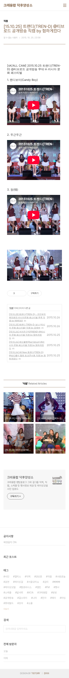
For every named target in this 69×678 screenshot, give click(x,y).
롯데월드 (9, 603)
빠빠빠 (57, 581)
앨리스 (18, 576)
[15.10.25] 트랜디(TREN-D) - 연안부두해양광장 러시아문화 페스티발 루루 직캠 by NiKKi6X (27, 317)
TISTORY (35, 673)
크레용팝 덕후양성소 (18, 5)
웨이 (54, 597)
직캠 (11, 308)
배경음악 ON (10, 542)
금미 (46, 581)
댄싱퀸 (39, 576)
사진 (7, 576)
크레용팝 (43, 592)
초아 (21, 603)
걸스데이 (23, 597)
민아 (44, 597)
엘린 (39, 587)
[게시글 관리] (22, 293)
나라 (35, 597)
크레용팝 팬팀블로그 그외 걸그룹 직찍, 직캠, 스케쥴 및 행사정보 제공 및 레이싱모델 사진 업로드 (27, 485)
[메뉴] (65, 5)
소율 (30, 603)
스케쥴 (8, 592)
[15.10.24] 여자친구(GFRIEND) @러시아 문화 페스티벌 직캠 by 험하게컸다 (27, 334)
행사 (57, 587)
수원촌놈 (61, 576)
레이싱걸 (19, 581)
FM (48, 587)
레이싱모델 (10, 587)
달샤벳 (20, 592)
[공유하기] (18, 293)
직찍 (28, 576)
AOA (30, 592)
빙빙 (55, 592)
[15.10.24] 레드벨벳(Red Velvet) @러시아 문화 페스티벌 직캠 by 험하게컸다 (26, 345)
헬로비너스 (26, 587)
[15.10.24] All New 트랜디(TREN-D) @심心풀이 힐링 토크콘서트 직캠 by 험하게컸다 (27, 355)
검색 (62, 628)
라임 (63, 597)
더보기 (6, 609)
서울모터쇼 (33, 581)
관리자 (46, 673)
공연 (7, 581)
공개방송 (9, 597)
